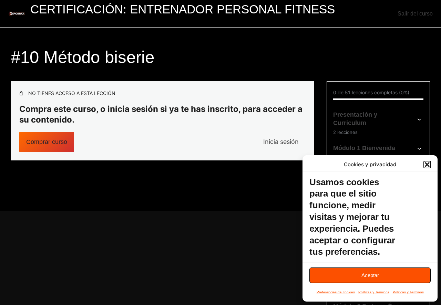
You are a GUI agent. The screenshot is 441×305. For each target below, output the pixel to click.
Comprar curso (46, 141)
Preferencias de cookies (336, 292)
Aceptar (370, 275)
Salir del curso (415, 14)
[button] (427, 164)
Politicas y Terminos (373, 292)
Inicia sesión (281, 141)
